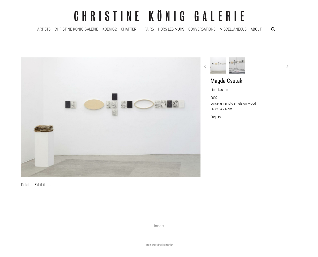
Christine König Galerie (76, 29)
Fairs (149, 29)
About (256, 29)
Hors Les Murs (171, 29)
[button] (273, 29)
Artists (43, 29)
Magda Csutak (226, 81)
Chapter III (130, 29)
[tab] (36, 185)
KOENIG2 (109, 29)
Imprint (159, 226)
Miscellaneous (233, 29)
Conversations (201, 29)
